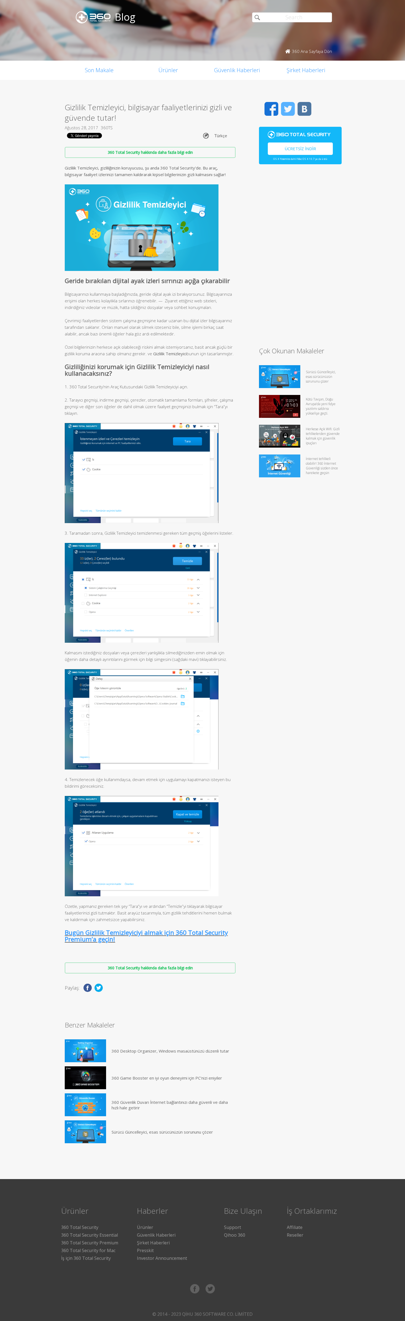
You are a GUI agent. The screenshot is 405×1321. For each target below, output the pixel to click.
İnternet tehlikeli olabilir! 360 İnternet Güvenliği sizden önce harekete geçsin (322, 465)
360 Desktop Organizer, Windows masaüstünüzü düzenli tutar (170, 1051)
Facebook (271, 109)
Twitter (288, 109)
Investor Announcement (162, 1258)
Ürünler (168, 70)
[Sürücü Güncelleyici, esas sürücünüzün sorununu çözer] (85, 1131)
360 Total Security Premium (89, 1243)
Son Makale (99, 70)
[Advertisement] (300, 258)
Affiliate (295, 1227)
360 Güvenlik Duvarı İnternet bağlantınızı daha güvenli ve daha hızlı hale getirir (170, 1104)
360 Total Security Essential (89, 1235)
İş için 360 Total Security (86, 1258)
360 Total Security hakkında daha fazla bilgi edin (150, 152)
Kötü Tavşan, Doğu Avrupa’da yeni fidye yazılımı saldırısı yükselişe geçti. (321, 406)
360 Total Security (79, 1227)
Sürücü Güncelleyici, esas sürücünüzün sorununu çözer (162, 1132)
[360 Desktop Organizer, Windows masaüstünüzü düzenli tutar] (85, 1050)
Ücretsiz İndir (300, 148)
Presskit (145, 1250)
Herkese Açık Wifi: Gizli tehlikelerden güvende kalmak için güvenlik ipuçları (323, 436)
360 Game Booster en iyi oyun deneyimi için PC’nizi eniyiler (167, 1078)
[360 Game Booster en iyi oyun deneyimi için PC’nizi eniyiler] (85, 1077)
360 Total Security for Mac (88, 1250)
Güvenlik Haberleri (237, 70)
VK (304, 109)
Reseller (295, 1235)
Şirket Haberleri (306, 70)
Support (232, 1227)
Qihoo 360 (234, 1235)
